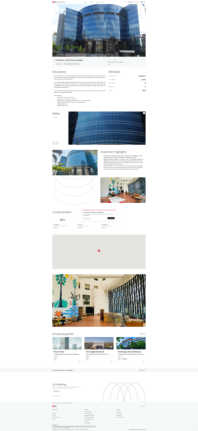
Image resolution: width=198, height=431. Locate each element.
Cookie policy (77, 429)
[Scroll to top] (145, 404)
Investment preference (56, 417)
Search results (58, 403)
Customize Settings (86, 218)
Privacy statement (55, 429)
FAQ (53, 411)
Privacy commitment (63, 429)
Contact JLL (118, 413)
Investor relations (119, 417)
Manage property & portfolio (88, 415)
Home (53, 403)
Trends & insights (87, 422)
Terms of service (71, 429)
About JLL (117, 411)
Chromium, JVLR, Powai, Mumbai (67, 403)
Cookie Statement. (86, 215)
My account (54, 413)
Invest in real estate (87, 413)
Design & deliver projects (88, 417)
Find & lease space (87, 411)
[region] (99, 215)
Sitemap (53, 419)
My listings (54, 415)
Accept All (111, 218)
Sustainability (118, 415)
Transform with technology (88, 419)
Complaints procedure (84, 429)
